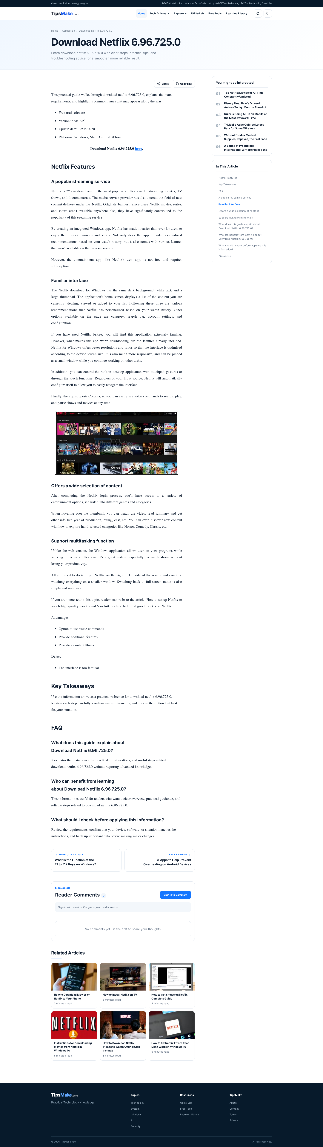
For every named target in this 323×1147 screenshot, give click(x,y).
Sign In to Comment (175, 894)
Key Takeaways (227, 184)
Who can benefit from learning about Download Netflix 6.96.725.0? (240, 236)
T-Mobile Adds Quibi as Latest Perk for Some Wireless (244, 126)
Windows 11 (137, 1114)
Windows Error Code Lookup (199, 3)
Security (135, 1126)
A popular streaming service (235, 197)
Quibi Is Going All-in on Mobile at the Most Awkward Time (245, 115)
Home (141, 13)
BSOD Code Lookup (172, 3)
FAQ (221, 191)
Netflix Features (228, 177)
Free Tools (215, 13)
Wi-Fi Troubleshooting (227, 3)
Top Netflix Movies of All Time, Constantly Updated (244, 94)
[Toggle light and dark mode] (268, 13)
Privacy (234, 1120)
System (135, 1108)
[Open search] (258, 13)
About (233, 1102)
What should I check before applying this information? (242, 247)
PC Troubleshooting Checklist (256, 3)
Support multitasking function (236, 217)
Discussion (225, 256)
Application (68, 30)
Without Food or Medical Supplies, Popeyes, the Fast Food (245, 137)
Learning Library (236, 13)
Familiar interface (229, 204)
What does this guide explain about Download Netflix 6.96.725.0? (239, 226)
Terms (233, 1114)
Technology (137, 1102)
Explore (180, 13)
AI (132, 1120)
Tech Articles (159, 13)
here (138, 148)
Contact (234, 1108)
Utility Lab (197, 13)
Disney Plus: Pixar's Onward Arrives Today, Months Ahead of (245, 105)
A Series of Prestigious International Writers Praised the (245, 147)
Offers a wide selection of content (239, 210)
